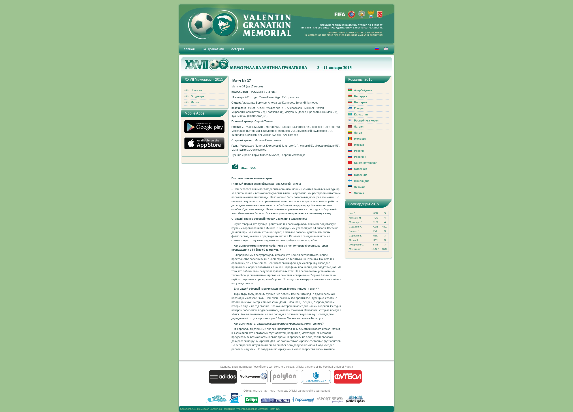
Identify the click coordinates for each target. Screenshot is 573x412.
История (237, 49)
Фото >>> (248, 168)
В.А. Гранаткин (212, 49)
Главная (188, 49)
